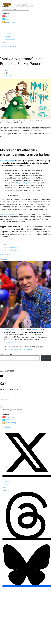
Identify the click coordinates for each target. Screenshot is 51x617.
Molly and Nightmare (24, 183)
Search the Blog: (6, 354)
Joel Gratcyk (37, 329)
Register (13, 46)
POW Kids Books (12, 195)
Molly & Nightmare (7, 160)
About (4, 31)
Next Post (4, 259)
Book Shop (6, 34)
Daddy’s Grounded (11, 329)
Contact (5, 42)
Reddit (5, 485)
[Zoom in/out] (8, 399)
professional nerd (10, 342)
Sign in (5, 46)
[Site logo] (18, 7)
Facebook (6, 427)
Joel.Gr (17, 371)
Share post (6, 76)
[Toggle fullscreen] (6, 399)
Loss (4, 244)
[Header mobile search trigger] (1, 51)
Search (46, 358)
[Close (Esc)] (1, 399)
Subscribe (6, 36)
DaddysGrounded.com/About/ (20, 349)
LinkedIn (5, 482)
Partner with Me (8, 39)
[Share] (3, 399)
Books (6, 70)
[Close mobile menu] (1, 26)
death (4, 242)
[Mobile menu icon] (25, 1)
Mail (4, 487)
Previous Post (5, 254)
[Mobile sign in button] (1, 49)
